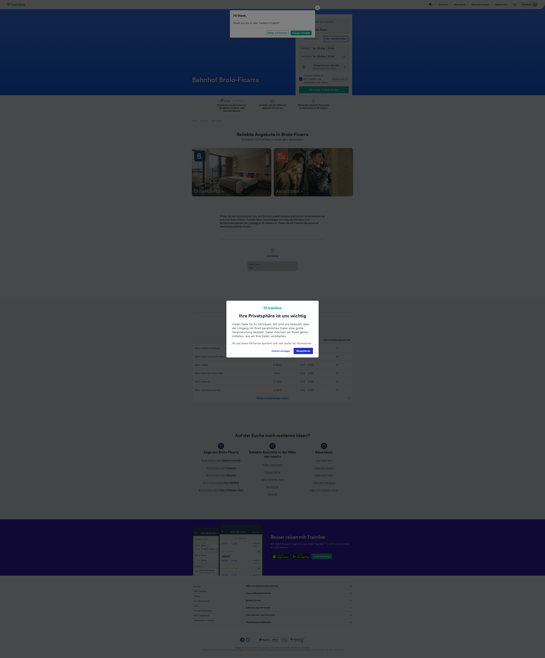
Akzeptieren (303, 351)
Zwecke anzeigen (280, 351)
